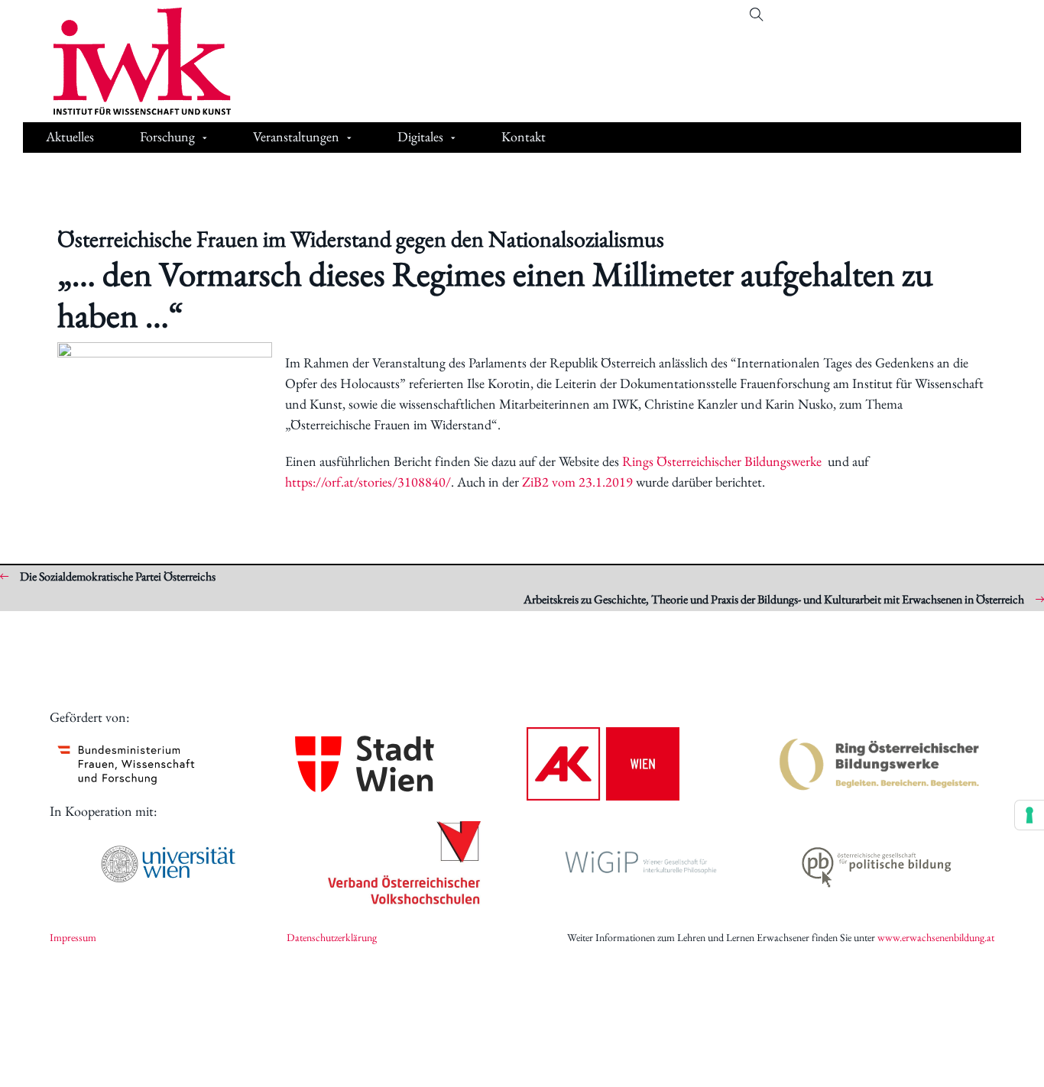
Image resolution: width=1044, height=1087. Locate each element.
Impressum (73, 937)
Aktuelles (70, 136)
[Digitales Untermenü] (453, 138)
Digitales (420, 136)
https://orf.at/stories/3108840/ (368, 481)
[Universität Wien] (168, 864)
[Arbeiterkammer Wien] (603, 764)
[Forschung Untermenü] (205, 138)
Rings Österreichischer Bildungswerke (722, 461)
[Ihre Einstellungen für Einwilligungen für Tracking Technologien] (1029, 815)
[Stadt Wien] (364, 763)
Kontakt (523, 136)
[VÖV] (404, 864)
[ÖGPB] (876, 864)
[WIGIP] (640, 864)
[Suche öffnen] (756, 14)
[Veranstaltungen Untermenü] (349, 138)
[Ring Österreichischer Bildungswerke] (879, 764)
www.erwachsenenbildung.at (935, 937)
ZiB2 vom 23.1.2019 (577, 481)
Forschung (167, 136)
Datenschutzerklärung (332, 937)
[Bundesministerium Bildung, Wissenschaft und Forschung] (126, 764)
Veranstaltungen (296, 136)
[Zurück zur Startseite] (130, 61)
